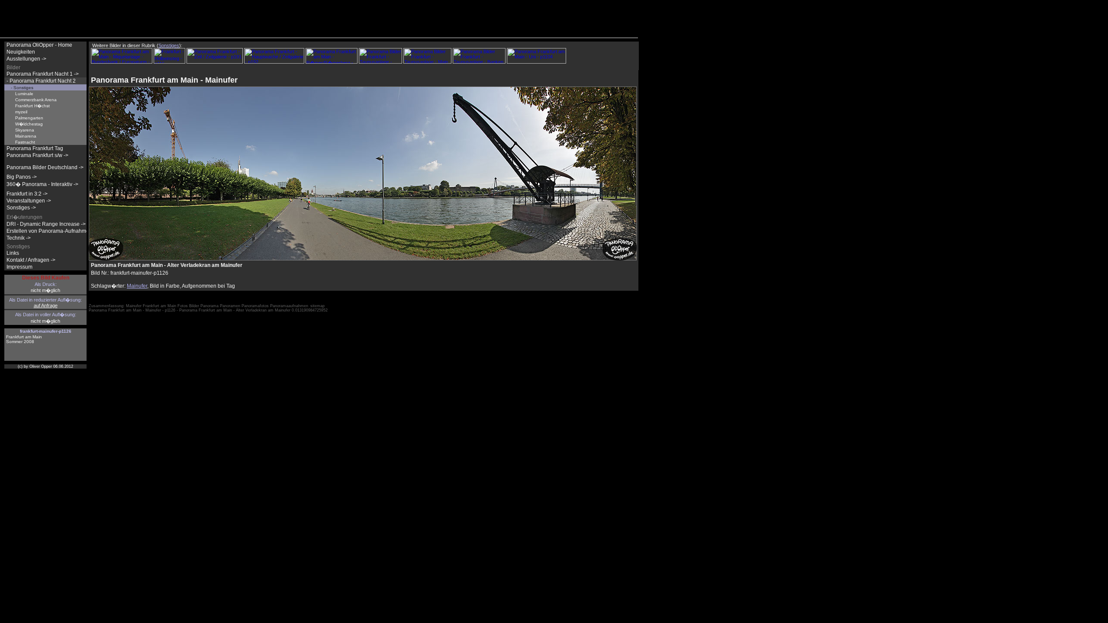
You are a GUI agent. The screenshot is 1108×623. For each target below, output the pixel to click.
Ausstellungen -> (26, 59)
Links (12, 253)
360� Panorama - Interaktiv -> (42, 184)
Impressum (19, 267)
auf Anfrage (46, 305)
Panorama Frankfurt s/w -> (37, 155)
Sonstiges (168, 45)
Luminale (24, 93)
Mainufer (137, 286)
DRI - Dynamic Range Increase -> (46, 224)
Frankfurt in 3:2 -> (27, 194)
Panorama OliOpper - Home (39, 45)
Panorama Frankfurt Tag (34, 148)
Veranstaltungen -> (28, 201)
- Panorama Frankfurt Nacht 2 (41, 81)
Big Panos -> (21, 177)
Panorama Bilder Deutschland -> (45, 167)
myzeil (21, 111)
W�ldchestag (29, 124)
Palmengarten (29, 118)
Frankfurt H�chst (32, 105)
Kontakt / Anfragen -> (30, 260)
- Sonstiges (22, 87)
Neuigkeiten (20, 52)
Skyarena (24, 130)
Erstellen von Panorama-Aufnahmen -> (52, 231)
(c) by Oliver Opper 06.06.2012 (45, 366)
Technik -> (18, 238)
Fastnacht (25, 142)
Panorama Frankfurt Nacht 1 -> (42, 74)
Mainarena (25, 136)
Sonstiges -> (21, 208)
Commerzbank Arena (36, 99)
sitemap (317, 306)
